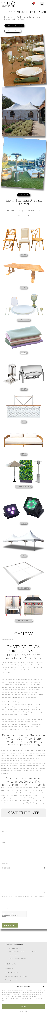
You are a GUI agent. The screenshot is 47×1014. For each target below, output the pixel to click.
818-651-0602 (13, 955)
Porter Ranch (6, 704)
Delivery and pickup (11, 972)
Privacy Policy (23, 1011)
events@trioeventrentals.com (17, 958)
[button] (44, 986)
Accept (23, 1006)
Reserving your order (11, 980)
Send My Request (10, 925)
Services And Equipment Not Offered (16, 976)
